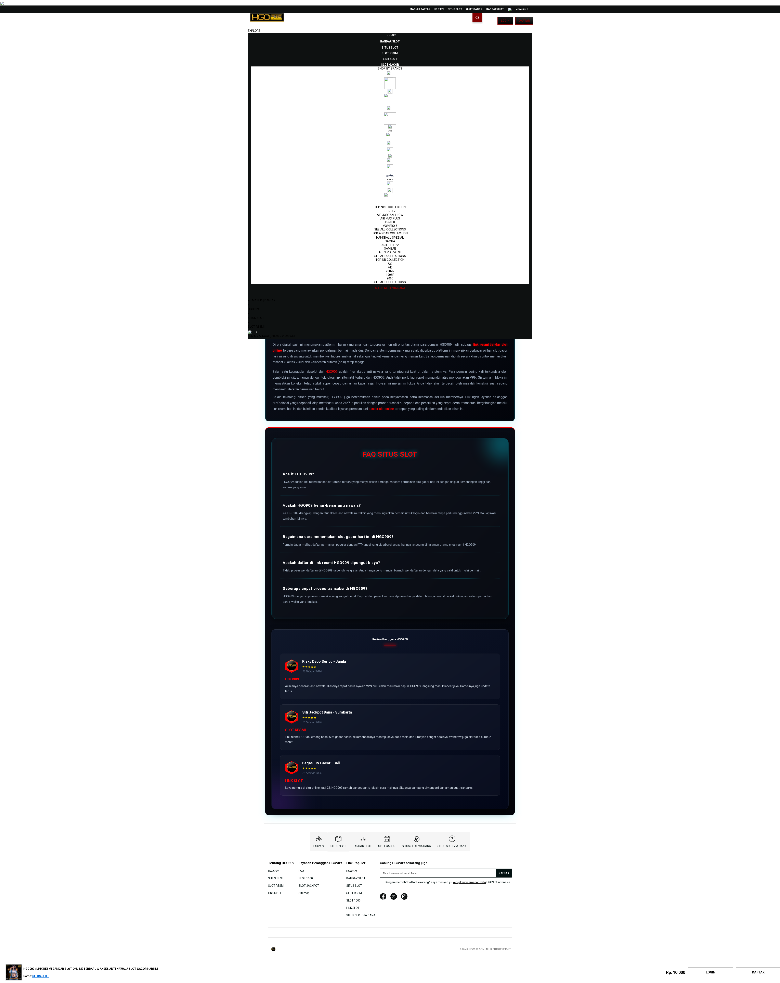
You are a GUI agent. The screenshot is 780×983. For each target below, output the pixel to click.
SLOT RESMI (256, 326)
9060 (390, 278)
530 (390, 264)
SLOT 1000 (306, 878)
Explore (254, 31)
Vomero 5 (390, 226)
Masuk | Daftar (420, 9)
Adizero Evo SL (390, 252)
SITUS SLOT (455, 9)
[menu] (390, 161)
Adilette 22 (390, 245)
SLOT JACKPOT (309, 885)
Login (505, 20)
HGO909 (439, 9)
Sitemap (304, 893)
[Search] (477, 17)
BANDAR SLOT (495, 9)
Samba (390, 241)
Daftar (524, 20)
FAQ (301, 870)
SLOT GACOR (474, 9)
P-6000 (390, 222)
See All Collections (390, 229)
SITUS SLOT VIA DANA (416, 846)
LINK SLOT (274, 893)
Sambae (390, 248)
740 (390, 267)
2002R (390, 271)
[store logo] (267, 21)
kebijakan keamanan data (469, 882)
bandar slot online (381, 409)
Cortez (390, 211)
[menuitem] (390, 35)
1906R (390, 275)
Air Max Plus (390, 218)
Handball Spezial (390, 237)
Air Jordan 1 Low (390, 215)
